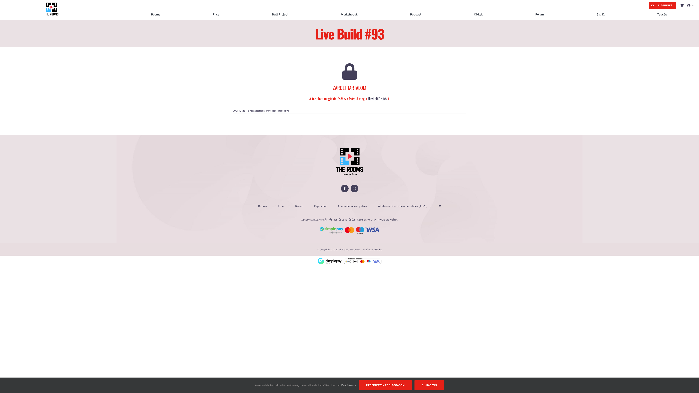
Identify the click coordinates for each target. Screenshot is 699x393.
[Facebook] (345, 188)
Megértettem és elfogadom (385, 385)
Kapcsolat (320, 206)
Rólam (299, 206)
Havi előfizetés (377, 98)
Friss (281, 206)
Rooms (262, 206)
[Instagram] (354, 188)
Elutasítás (429, 385)
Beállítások (347, 385)
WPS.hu (378, 249)
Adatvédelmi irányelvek (352, 206)
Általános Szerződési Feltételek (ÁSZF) (402, 206)
